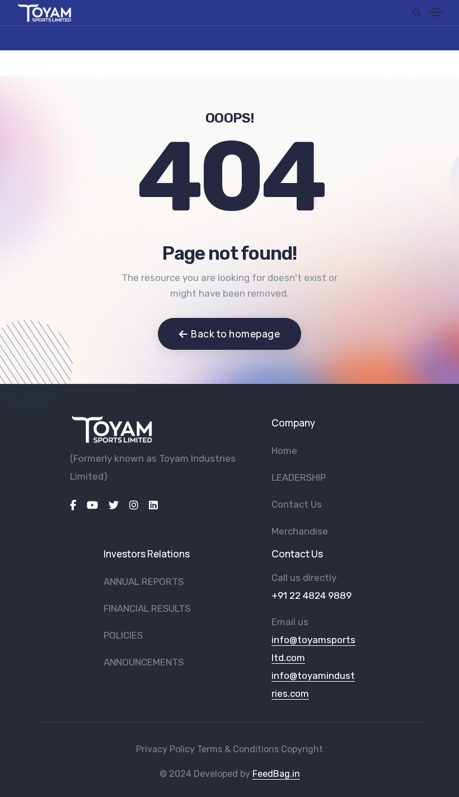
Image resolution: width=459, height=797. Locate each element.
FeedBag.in (276, 773)
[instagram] (133, 505)
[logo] (112, 429)
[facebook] (73, 505)
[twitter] (114, 505)
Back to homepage (235, 333)
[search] (416, 12)
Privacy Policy (165, 749)
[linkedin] (153, 505)
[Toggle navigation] (436, 14)
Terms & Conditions (238, 749)
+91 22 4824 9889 (311, 595)
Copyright (302, 749)
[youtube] (92, 505)
